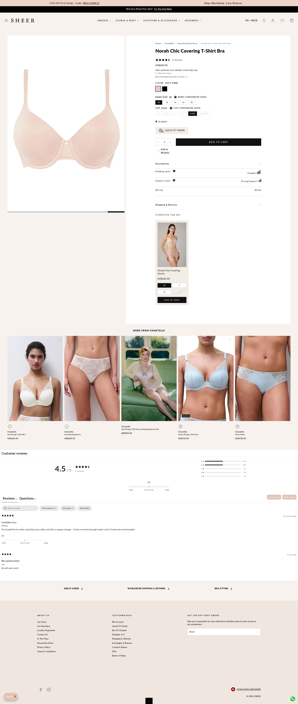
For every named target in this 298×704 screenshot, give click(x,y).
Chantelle (169, 43)
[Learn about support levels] (174, 180)
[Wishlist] (282, 20)
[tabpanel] (149, 540)
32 (167, 102)
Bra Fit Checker (119, 630)
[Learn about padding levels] (174, 171)
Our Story (42, 622)
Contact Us (42, 634)
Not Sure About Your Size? (149, 9)
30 (159, 102)
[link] (273, 20)
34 (175, 102)
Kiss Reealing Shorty (72, 434)
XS (164, 285)
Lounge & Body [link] (126, 20)
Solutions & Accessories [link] (160, 20)
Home (158, 43)
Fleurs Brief (240, 434)
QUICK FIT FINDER (175, 130)
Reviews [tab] (10, 498)
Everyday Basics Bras (187, 43)
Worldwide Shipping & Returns (146, 588)
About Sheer (71, 588)
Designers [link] (192, 20)
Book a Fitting (119, 656)
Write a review (289, 497)
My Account (118, 622)
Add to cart (172, 301)
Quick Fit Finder (120, 626)
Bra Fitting (221, 588)
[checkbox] (84, 508)
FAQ (114, 651)
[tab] (27, 499)
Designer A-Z (118, 634)
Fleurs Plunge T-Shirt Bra (188, 434)
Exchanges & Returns (122, 643)
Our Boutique (43, 626)
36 (183, 102)
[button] (6, 20)
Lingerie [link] (102, 20)
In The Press (43, 639)
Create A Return (119, 647)
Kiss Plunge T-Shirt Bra (16, 434)
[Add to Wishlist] (182, 226)
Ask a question (274, 497)
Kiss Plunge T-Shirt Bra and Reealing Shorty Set (140, 429)
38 (192, 102)
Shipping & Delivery (121, 639)
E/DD (192, 113)
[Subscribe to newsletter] (258, 631)
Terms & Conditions (46, 651)
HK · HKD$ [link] (251, 20)
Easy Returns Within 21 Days (170, 77)
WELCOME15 (91, 3)
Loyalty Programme (46, 630)
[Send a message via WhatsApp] (292, 698)
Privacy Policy (43, 647)
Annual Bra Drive (45, 643)
